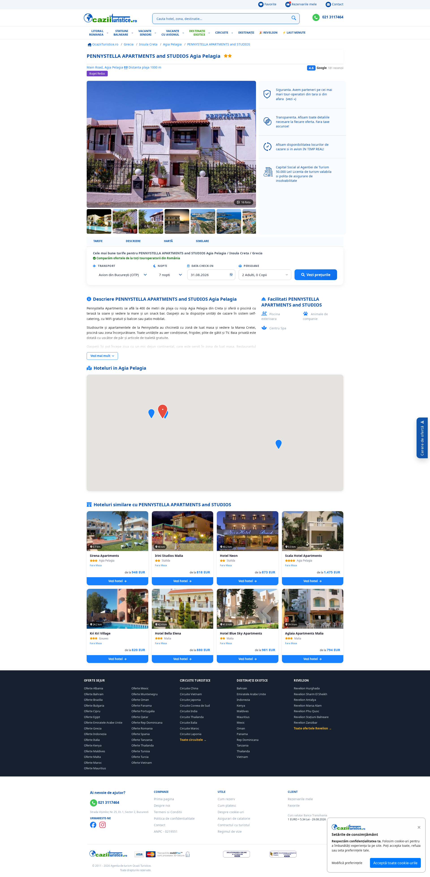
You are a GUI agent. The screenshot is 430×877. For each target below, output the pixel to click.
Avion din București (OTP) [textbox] (119, 274)
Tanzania (242, 745)
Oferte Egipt (92, 717)
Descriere (133, 241)
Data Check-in (202, 266)
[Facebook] (93, 825)
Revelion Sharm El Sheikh (310, 694)
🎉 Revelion (268, 32)
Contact (337, 4)
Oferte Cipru (92, 711)
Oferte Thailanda (142, 745)
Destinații (246, 32)
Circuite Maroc (189, 728)
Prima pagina (164, 799)
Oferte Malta (92, 757)
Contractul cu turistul (234, 825)
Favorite (270, 4)
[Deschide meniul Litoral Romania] (108, 32)
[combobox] (121, 274)
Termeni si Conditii (168, 812)
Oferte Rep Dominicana (146, 722)
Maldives (243, 711)
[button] (278, 445)
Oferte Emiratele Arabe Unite (103, 722)
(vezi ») (291, 99)
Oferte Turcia (139, 757)
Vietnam (242, 757)
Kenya (241, 705)
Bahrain (242, 688)
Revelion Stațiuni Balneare (311, 717)
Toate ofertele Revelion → (313, 728)
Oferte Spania (140, 734)
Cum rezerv (226, 799)
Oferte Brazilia (93, 700)
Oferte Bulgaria (94, 705)
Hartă (168, 241)
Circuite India (188, 711)
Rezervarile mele (304, 4)
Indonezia (243, 700)
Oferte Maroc (93, 763)
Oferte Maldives (94, 751)
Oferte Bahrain (93, 694)
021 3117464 (332, 17)
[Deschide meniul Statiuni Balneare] (133, 32)
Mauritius (243, 717)
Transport (106, 266)
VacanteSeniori (145, 32)
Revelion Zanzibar (305, 722)
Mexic (241, 722)
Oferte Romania (142, 728)
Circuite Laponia (190, 734)
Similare (202, 241)
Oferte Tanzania (141, 740)
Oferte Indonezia (95, 734)
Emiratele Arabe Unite (251, 694)
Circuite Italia (188, 722)
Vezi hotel (115, 581)
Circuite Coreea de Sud (195, 705)
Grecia (128, 44)
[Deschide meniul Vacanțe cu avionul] (184, 32)
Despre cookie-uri (231, 812)
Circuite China (189, 688)
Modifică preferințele (347, 863)
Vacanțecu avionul (170, 32)
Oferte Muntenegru (144, 694)
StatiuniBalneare (121, 32)
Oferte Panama (141, 705)
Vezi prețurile (318, 274)
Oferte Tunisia (140, 751)
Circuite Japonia (190, 700)
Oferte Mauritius (95, 768)
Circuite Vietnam (191, 694)
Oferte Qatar (139, 717)
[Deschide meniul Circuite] (233, 33)
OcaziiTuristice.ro (104, 44)
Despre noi (162, 805)
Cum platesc (227, 805)
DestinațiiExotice (197, 32)
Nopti (162, 266)
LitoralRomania (96, 32)
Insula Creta (148, 44)
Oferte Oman (140, 700)
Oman (241, 728)
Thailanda (243, 751)
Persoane (251, 266)
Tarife (98, 241)
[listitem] (99, 221)
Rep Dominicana (247, 740)
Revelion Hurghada (307, 688)
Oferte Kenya (92, 745)
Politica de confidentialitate (174, 818)
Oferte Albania (93, 688)
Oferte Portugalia (143, 711)
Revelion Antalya (305, 700)
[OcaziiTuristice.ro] (110, 18)
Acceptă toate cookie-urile (395, 862)
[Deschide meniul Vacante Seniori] (156, 32)
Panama (242, 734)
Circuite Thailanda (192, 717)
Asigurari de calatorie (234, 818)
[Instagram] (102, 825)
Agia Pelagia (172, 44)
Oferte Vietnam (141, 763)
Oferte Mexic (139, 688)
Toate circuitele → (193, 740)
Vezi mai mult (100, 356)
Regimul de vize (230, 831)
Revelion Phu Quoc (306, 711)
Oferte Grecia (92, 728)
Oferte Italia (92, 740)
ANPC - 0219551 (166, 831)
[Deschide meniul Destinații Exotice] (210, 32)
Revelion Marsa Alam (308, 705)
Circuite (221, 32)
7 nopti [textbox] (164, 274)
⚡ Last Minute (293, 32)
